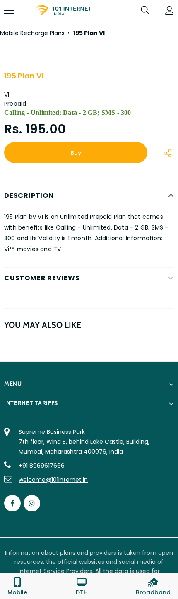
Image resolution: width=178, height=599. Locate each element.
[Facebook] (12, 503)
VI (6, 94)
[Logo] (63, 10)
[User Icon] (169, 10)
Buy (75, 153)
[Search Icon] (145, 10)
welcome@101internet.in (53, 480)
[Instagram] (32, 503)
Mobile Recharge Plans (32, 33)
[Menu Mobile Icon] (9, 10)
